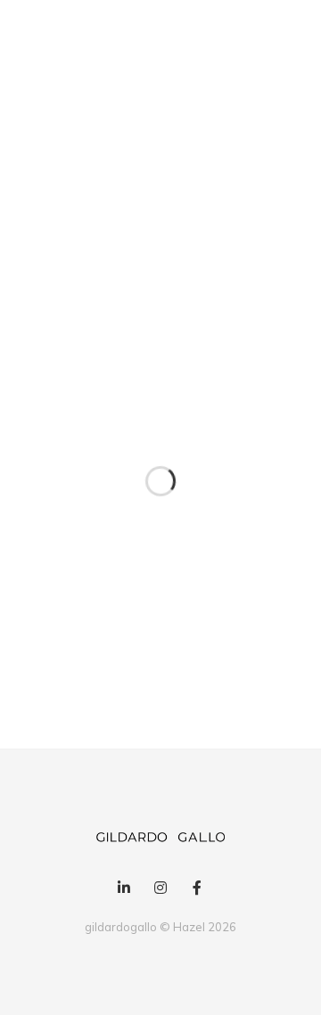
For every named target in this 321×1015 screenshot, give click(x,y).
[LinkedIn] (123, 888)
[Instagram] (160, 888)
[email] (197, 888)
